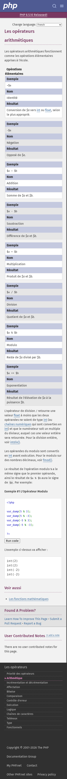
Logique (11, 709)
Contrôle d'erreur (17, 700)
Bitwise (11, 691)
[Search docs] (54, 6)
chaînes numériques (17, 424)
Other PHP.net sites (19, 774)
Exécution (12, 705)
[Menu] (62, 6)
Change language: (24, 24)
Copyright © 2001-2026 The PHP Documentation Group (28, 752)
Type (9, 723)
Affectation (13, 687)
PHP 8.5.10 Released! (33, 15)
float (48, 110)
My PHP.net (14, 765)
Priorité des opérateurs (20, 673)
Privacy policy (46, 774)
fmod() (47, 460)
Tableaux (12, 718)
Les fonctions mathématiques (28, 599)
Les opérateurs (15, 667)
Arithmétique (14, 678)
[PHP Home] (10, 6)
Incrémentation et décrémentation (27, 682)
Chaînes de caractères (20, 714)
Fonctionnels (14, 727)
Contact (32, 765)
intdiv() (15, 442)
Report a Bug (32, 623)
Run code (12, 541)
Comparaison (14, 696)
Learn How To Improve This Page (25, 619)
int (38, 110)
